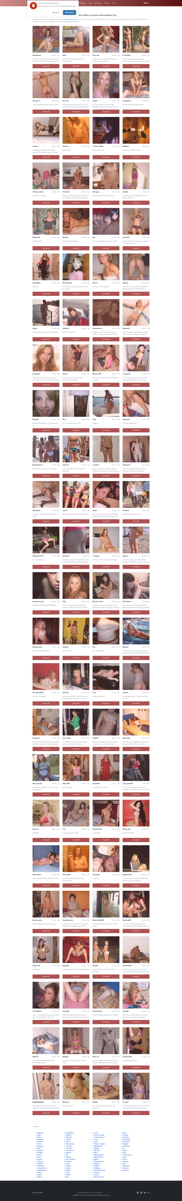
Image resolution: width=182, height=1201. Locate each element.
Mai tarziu (56, 12)
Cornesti (68, 1148)
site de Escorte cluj (71, 19)
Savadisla (125, 1146)
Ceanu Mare (69, 1133)
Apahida (40, 1139)
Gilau (67, 1172)
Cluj (90, 3)
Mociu (96, 1159)
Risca (124, 1133)
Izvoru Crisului (99, 1135)
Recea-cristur (99, 1177)
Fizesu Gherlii (70, 1159)
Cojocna (68, 1146)
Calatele (40, 1164)
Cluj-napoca (69, 1144)
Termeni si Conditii (83, 1192)
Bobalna (40, 1150)
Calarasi (40, 1161)
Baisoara (40, 1146)
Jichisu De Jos (99, 1137)
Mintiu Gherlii (98, 1157)
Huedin (68, 1175)
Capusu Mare (41, 1170)
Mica (96, 1152)
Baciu (39, 1144)
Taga (124, 1152)
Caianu (39, 1159)
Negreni (97, 1164)
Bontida (40, 1152)
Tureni (124, 1159)
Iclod (96, 1133)
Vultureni (125, 1170)
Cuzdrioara (69, 1150)
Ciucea (67, 1139)
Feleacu (68, 1157)
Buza (39, 1157)
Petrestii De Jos (99, 1170)
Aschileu (40, 1141)
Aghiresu (40, 1133)
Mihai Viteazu (98, 1155)
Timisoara (82, 3)
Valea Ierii (126, 1166)
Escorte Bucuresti (96, 1192)
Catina (39, 1177)
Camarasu (40, 1166)
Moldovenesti (99, 1161)
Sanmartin (126, 1141)
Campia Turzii (42, 1168)
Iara (66, 1177)
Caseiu (39, 1172)
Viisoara (125, 1168)
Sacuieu (125, 1135)
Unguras (125, 1161)
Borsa (39, 1155)
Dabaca (68, 1152)
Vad (123, 1164)
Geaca (67, 1168)
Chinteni (68, 1135)
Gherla (67, 1170)
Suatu (124, 1150)
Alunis (39, 1137)
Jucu (96, 1139)
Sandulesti (126, 1139)
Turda (124, 1157)
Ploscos (97, 1172)
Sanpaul (125, 1144)
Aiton (39, 1135)
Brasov (107, 3)
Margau (97, 1148)
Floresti (68, 1161)
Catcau (39, 1175)
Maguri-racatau (99, 1144)
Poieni (96, 1175)
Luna (95, 1141)
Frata (67, 1164)
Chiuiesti (68, 1137)
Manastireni (98, 1146)
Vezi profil (46, 66)
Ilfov (114, 3)
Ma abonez (69, 12)
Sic (123, 1148)
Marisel (96, 1150)
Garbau (68, 1166)
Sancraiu (125, 1137)
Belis (39, 1148)
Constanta (98, 3)
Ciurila (67, 1141)
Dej (66, 1155)
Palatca (96, 1166)
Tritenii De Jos (127, 1155)
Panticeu (97, 1168)
